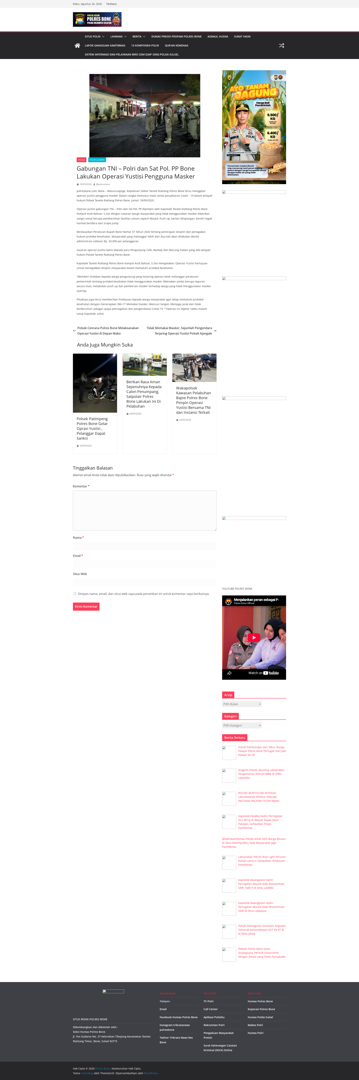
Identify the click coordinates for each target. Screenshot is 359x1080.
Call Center (211, 1009)
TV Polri (209, 1001)
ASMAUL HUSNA (218, 36)
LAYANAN (116, 36)
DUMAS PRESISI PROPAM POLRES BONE (176, 36)
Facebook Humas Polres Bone (179, 1017)
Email (78, 556)
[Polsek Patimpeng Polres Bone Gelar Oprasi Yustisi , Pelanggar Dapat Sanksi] (95, 356)
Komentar (81, 486)
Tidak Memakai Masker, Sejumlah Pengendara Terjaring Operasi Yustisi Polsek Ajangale (179, 330)
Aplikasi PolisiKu (214, 1017)
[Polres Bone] (77, 45)
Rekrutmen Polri (214, 1025)
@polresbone (103, 184)
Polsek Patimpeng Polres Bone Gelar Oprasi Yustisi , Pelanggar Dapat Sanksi (92, 428)
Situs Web (80, 574)
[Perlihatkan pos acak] (281, 45)
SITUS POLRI (92, 36)
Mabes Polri (255, 1025)
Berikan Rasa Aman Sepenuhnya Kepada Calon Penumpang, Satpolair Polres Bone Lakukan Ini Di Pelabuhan (144, 394)
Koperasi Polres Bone (261, 1009)
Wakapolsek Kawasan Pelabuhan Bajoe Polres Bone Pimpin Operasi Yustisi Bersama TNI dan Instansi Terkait (193, 400)
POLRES (81, 159)
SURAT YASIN (242, 36)
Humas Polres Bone (260, 1001)
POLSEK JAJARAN (97, 159)
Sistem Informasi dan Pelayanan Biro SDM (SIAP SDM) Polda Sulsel (132, 54)
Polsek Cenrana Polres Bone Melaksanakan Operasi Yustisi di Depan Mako (108, 330)
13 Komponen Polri (145, 45)
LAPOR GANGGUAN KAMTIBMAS (105, 45)
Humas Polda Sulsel (260, 1017)
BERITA (137, 36)
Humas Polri (255, 1033)
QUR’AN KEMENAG (176, 45)
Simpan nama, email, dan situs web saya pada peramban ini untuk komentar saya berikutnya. (143, 594)
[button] (102, 36)
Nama (78, 538)
